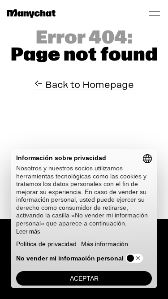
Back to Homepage (88, 84)
